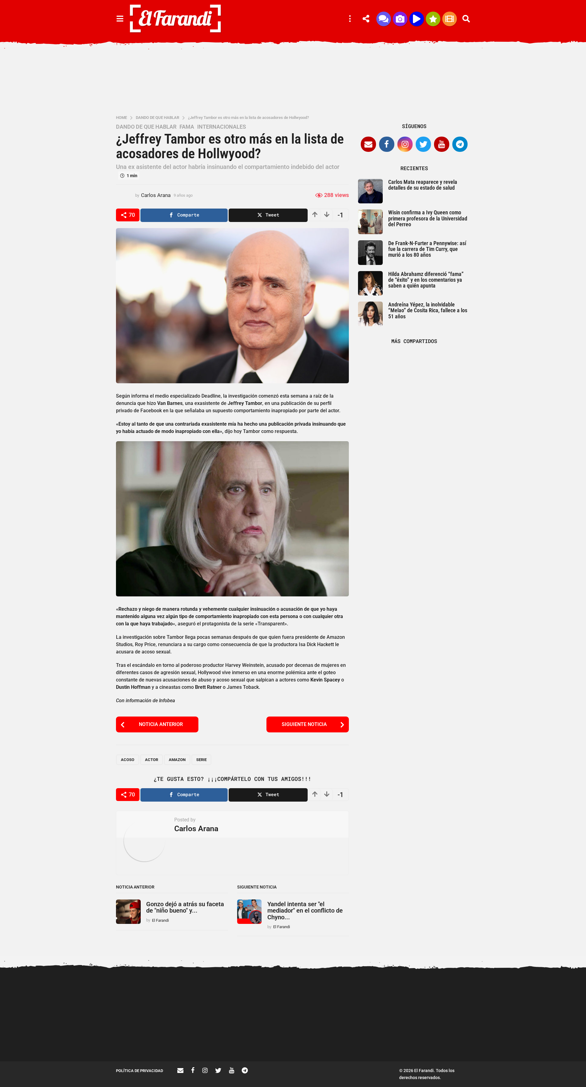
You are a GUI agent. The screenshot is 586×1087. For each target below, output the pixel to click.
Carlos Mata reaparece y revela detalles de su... (513, 1039)
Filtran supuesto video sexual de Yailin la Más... (268, 1039)
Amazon (177, 759)
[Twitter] (423, 144)
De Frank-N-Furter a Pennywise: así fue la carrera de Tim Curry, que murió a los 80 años (427, 249)
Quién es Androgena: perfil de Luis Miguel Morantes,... (451, 1039)
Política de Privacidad (139, 1070)
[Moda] (433, 19)
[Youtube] (441, 144)
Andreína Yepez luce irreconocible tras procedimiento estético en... (146, 1042)
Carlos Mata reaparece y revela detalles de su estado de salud (422, 185)
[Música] (416, 19)
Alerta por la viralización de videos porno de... (207, 1039)
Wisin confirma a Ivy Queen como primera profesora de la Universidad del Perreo (427, 218)
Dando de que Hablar (146, 127)
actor (151, 759)
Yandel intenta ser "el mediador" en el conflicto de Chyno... (305, 910)
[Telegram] (460, 144)
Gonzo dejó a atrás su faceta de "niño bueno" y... (185, 907)
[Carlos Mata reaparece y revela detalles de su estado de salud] (370, 191)
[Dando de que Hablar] (383, 19)
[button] (120, 19)
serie (201, 759)
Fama (186, 127)
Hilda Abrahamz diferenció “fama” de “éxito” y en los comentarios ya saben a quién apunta (426, 280)
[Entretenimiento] (449, 19)
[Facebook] (386, 144)
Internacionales (221, 127)
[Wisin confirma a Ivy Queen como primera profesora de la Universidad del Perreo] (370, 221)
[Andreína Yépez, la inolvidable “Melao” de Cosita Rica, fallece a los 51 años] (370, 314)
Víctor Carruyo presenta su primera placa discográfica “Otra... (391, 1042)
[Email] (368, 144)
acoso (127, 759)
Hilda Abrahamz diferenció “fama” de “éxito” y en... (330, 1039)
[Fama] (400, 19)
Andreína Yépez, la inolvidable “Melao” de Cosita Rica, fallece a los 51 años (427, 310)
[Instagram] (405, 144)
